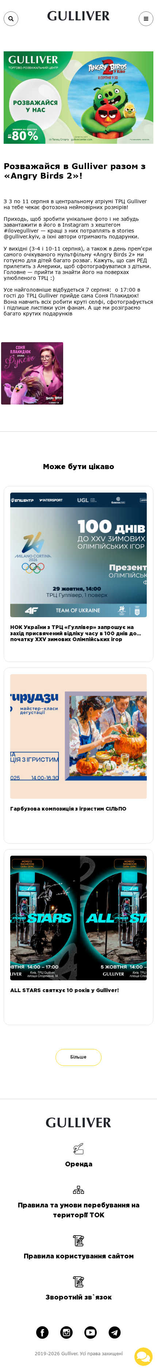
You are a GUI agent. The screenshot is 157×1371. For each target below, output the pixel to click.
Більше (78, 1057)
